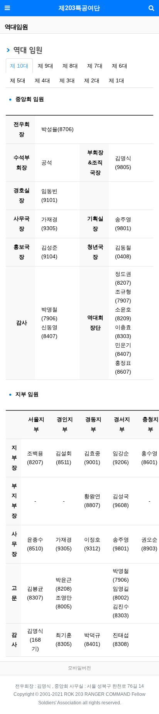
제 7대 (95, 66)
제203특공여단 (79, 8)
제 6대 (119, 66)
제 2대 (92, 80)
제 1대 (116, 80)
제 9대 (45, 66)
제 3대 (67, 80)
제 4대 (42, 80)
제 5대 (17, 80)
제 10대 (19, 66)
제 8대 (70, 66)
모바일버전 (79, 668)
